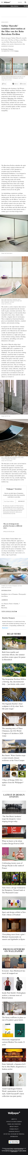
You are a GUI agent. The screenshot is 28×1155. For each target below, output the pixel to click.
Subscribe (20, 2)
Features (17, 51)
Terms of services (20, 505)
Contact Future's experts (14, 1121)
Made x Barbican (14, 6)
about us (14, 1119)
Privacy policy (14, 1126)
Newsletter (24, 83)
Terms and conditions (14, 1124)
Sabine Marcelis (11, 92)
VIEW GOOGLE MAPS (8, 611)
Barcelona (11, 98)
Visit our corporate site (18, 1149)
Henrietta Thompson (8, 49)
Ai (18, 88)
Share (5, 83)
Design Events (4, 22)
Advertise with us (14, 1131)
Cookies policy (14, 1129)
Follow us (16, 83)
